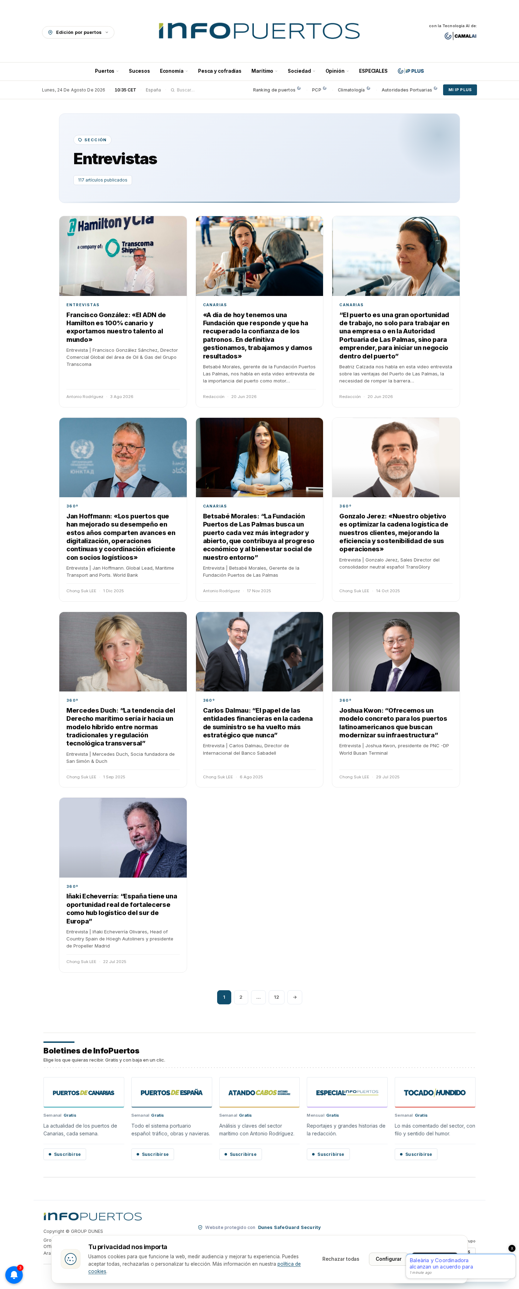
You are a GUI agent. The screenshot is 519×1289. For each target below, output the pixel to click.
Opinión (335, 71)
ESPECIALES (373, 71)
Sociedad (299, 71)
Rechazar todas (341, 1259)
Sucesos (139, 71)
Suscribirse (67, 1154)
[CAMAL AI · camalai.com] (460, 36)
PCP (316, 90)
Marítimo (262, 71)
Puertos (104, 71)
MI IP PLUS (460, 89)
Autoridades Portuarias (407, 90)
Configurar (389, 1259)
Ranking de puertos (274, 90)
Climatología (351, 90)
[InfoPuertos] (259, 32)
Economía (172, 71)
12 (276, 997)
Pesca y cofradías (219, 71)
